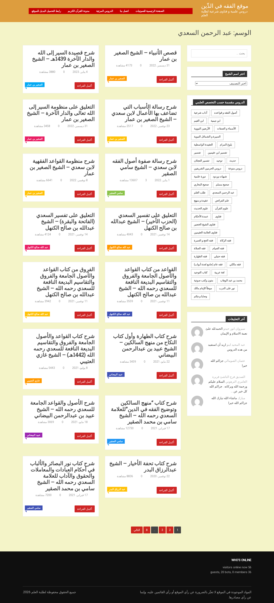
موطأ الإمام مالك (203, 288)
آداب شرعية (200, 112)
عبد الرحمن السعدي (223, 192)
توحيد (219, 160)
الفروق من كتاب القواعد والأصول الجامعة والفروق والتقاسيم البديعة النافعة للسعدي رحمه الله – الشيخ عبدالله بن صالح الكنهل (66, 281)
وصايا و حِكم (200, 296)
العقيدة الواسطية (203, 144)
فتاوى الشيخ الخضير (204, 224)
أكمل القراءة (84, 85)
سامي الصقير (116, 193)
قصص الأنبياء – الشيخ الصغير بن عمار (145, 55)
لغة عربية (219, 272)
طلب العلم (199, 192)
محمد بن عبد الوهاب (231, 280)
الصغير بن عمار (35, 84)
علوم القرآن (221, 208)
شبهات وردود (220, 176)
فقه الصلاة (199, 248)
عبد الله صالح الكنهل (37, 247)
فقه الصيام (218, 248)
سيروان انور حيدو (234, 328)
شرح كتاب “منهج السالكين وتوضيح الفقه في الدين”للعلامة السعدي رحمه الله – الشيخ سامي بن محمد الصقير (144, 412)
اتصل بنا (124, 10)
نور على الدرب (227, 288)
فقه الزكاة (225, 240)
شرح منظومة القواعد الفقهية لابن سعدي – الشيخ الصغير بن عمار (62, 167)
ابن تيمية (215, 120)
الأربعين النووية (202, 128)
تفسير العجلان (201, 160)
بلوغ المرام (226, 144)
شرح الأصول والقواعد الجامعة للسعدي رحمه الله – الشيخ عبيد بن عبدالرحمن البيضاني (62, 409)
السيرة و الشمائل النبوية (207, 136)
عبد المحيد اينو (236, 345)
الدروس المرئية (104, 10)
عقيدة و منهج (201, 200)
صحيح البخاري (201, 184)
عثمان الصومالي (234, 361)
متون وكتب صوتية (203, 280)
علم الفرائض (222, 200)
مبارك (241, 398)
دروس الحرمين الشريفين (207, 168)
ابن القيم (199, 120)
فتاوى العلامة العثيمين (205, 232)
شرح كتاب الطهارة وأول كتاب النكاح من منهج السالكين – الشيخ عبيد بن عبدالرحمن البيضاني (145, 345)
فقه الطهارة (200, 256)
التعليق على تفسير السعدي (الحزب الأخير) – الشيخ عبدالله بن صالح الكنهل (144, 221)
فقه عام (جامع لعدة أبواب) (208, 264)
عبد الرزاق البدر (117, 489)
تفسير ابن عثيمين (217, 152)
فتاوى (218, 216)
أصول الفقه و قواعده (225, 112)
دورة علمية (200, 176)
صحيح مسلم (222, 184)
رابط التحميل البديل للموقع (46, 10)
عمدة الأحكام (201, 216)
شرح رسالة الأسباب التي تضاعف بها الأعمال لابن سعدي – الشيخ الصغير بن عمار (144, 113)
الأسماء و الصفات (226, 128)
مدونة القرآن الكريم (78, 10)
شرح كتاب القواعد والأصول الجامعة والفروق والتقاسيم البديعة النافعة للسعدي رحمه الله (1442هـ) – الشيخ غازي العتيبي (64, 348)
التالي (137, 530)
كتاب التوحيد (200, 272)
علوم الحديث (201, 208)
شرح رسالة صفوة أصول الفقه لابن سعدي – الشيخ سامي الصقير (144, 167)
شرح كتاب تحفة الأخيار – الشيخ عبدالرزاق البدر (143, 466)
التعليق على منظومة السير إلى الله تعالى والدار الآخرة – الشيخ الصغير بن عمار (60, 113)
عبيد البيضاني (116, 374)
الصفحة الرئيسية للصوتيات (150, 10)
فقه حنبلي (219, 256)
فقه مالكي (235, 264)
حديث (232, 160)
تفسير (197, 152)
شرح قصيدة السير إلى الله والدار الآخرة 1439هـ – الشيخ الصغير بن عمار (63, 58)
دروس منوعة (235, 168)
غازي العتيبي (33, 380)
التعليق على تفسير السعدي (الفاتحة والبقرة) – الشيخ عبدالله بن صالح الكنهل (65, 221)
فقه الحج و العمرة (203, 240)
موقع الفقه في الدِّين (224, 6)
